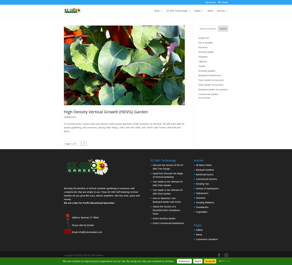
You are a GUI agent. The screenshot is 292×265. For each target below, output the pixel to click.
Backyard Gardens (205, 169)
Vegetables (201, 211)
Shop (157, 11)
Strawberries (202, 207)
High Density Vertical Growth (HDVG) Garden (106, 111)
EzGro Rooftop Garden (164, 218)
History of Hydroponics (207, 188)
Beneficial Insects (205, 174)
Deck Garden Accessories (211, 84)
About (199, 234)
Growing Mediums (205, 202)
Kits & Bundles (205, 42)
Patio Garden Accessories (211, 80)
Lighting (202, 61)
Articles (221, 11)
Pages (197, 11)
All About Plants (204, 165)
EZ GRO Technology (177, 11)
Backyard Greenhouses (209, 75)
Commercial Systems (206, 179)
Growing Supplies (207, 70)
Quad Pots (203, 37)
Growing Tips (202, 183)
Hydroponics (70, 117)
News (210, 11)
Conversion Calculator (207, 239)
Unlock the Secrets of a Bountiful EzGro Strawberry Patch (166, 210)
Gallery (199, 229)
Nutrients (203, 47)
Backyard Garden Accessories (213, 89)
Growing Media (206, 51)
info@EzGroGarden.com (90, 232)
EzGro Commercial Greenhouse (168, 223)
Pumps (201, 66)
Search (223, 28)
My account (211, 3)
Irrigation (203, 56)
